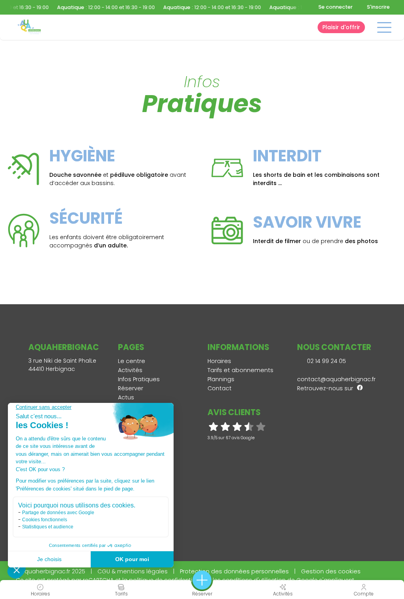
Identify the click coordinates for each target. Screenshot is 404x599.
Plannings (221, 379)
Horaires (219, 361)
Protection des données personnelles (234, 571)
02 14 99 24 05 (325, 361)
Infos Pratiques (139, 379)
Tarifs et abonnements (240, 370)
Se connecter (335, 7)
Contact (220, 388)
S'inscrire (378, 7)
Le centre (131, 361)
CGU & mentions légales (132, 571)
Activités (130, 370)
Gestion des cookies (331, 571)
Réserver (130, 388)
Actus (126, 397)
